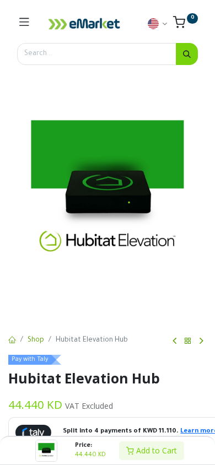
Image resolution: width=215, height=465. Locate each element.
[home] (12, 341)
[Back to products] (188, 341)
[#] (24, 24)
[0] (185, 25)
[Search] (187, 54)
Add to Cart (155, 450)
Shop (36, 340)
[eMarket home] (84, 23)
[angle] (174, 341)
